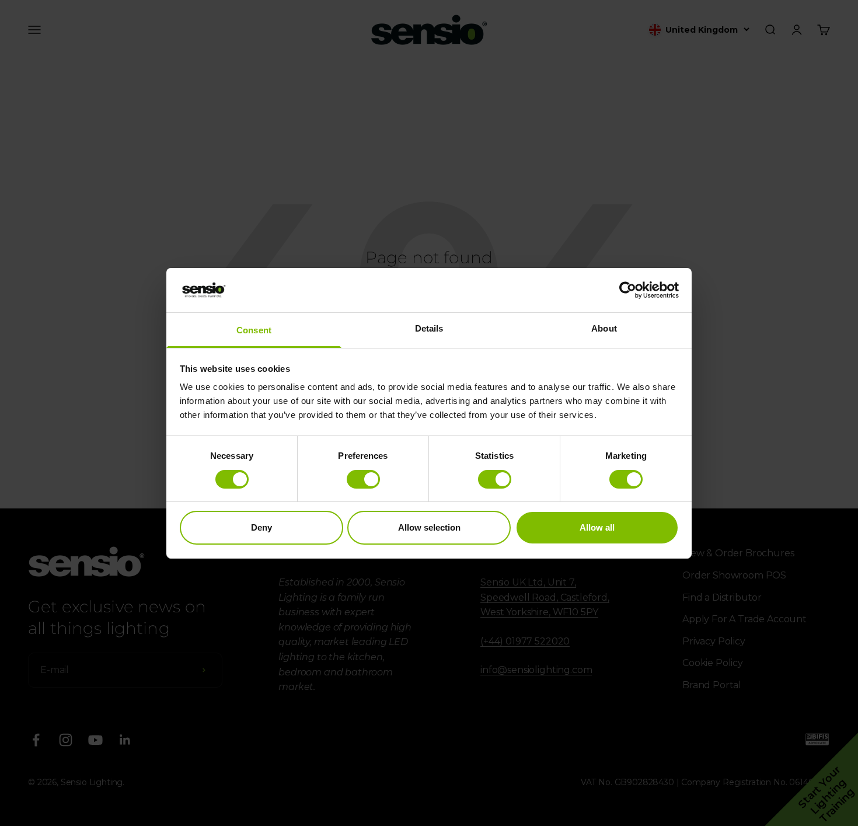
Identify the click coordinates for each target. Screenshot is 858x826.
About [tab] (604, 328)
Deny (261, 527)
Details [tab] (429, 328)
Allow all (597, 527)
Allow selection (429, 527)
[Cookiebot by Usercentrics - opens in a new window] (628, 290)
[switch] (363, 479)
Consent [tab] (253, 330)
